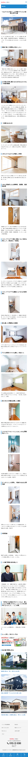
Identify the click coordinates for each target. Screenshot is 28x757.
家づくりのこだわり (5, 727)
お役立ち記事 (17, 730)
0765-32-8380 (15, 743)
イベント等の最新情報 (6, 724)
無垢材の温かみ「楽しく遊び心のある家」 (10, 671)
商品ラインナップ (18, 727)
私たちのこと (4, 730)
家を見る (16, 724)
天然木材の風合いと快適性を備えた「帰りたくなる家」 (13, 714)
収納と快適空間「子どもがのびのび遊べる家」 (11, 693)
